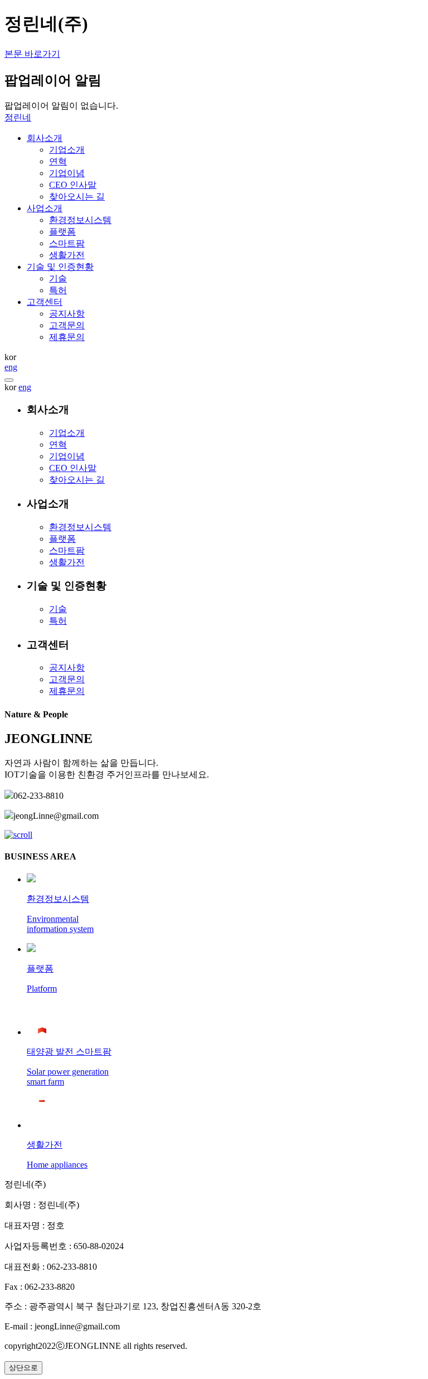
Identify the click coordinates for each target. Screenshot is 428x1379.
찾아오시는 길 (77, 479)
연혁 (58, 444)
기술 (58, 609)
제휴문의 (67, 691)
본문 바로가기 (32, 54)
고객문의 (67, 679)
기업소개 (67, 433)
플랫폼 (62, 538)
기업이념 (67, 456)
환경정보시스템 (80, 527)
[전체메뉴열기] (8, 380)
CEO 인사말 (72, 468)
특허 (58, 620)
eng (10, 367)
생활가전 (67, 562)
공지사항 (67, 667)
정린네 (17, 117)
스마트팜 (67, 550)
